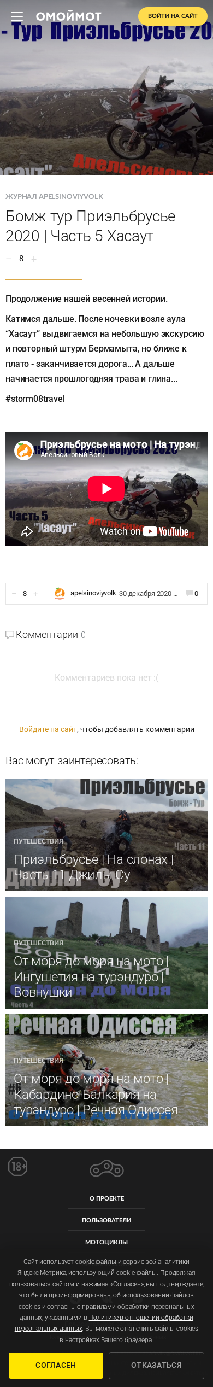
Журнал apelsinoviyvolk (54, 197)
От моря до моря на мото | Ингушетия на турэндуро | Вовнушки (91, 976)
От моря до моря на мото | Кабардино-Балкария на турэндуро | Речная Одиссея (96, 1094)
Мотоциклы (106, 1242)
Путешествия (38, 841)
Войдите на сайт (48, 729)
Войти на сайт (173, 16)
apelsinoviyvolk (93, 593)
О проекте (107, 1199)
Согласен (56, 1365)
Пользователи (106, 1221)
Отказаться (156, 1365)
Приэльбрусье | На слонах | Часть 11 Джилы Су (94, 867)
